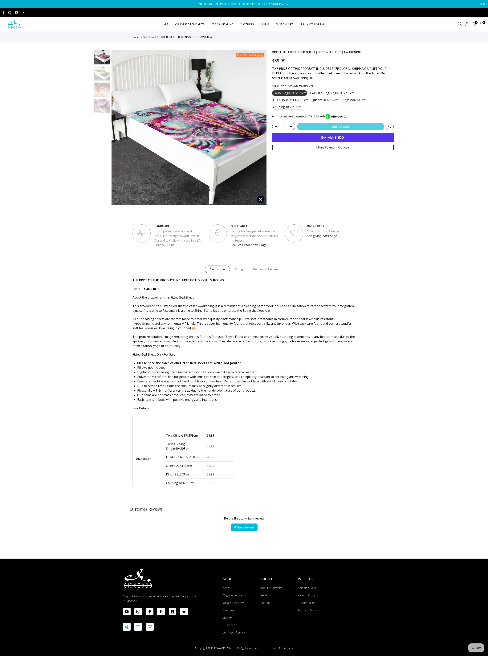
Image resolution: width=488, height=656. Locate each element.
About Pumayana (271, 588)
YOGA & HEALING (222, 24)
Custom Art (230, 625)
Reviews (265, 595)
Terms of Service (309, 610)
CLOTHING (247, 24)
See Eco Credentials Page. (249, 245)
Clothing (228, 610)
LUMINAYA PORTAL (312, 24)
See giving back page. (322, 236)
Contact (265, 603)
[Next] (259, 127)
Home (135, 37)
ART (166, 24)
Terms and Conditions (278, 648)
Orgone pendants (234, 595)
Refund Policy (306, 595)
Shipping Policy (307, 588)
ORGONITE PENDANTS (189, 24)
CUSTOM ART (284, 24)
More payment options (333, 147)
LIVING (264, 24)
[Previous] (118, 127)
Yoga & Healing (232, 603)
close (7, 4)
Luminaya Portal (233, 632)
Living (226, 617)
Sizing (239, 269)
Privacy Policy (306, 603)
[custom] (127, 611)
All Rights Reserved (248, 648)
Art (225, 588)
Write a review (244, 527)
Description (217, 269)
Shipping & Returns (265, 269)
